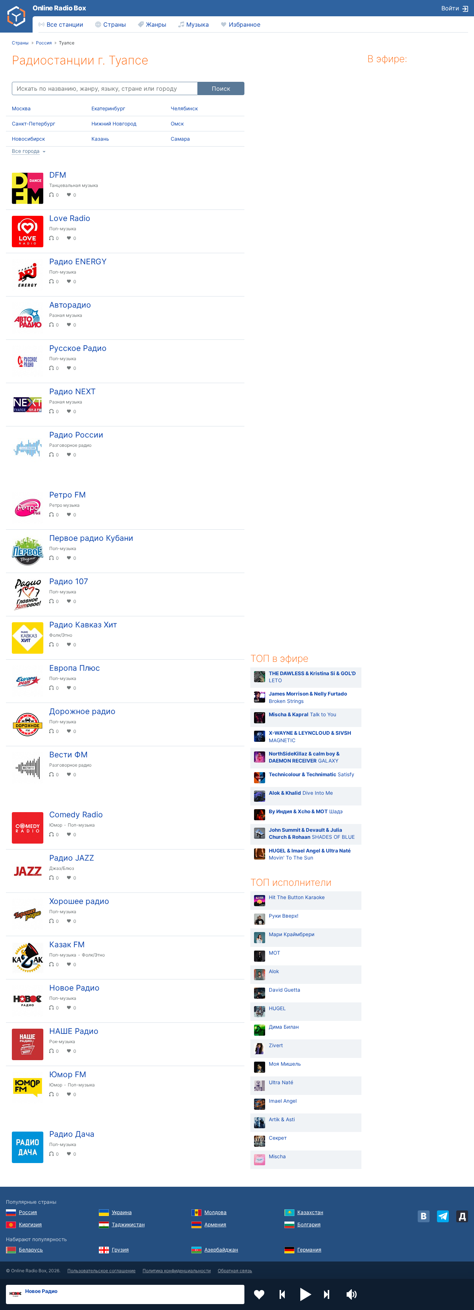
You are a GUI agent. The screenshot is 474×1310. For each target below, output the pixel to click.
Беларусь (31, 1250)
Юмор (55, 825)
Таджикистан (128, 1224)
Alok (274, 971)
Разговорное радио (70, 445)
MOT (274, 953)
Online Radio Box (59, 8)
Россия (28, 1212)
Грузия (120, 1250)
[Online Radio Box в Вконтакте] (424, 1216)
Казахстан (310, 1212)
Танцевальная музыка (73, 185)
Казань (100, 139)
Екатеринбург (108, 108)
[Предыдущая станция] (282, 1294)
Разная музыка (65, 315)
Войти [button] (450, 8)
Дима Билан (284, 1027)
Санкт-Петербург (33, 124)
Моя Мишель (285, 1064)
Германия (309, 1250)
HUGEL (277, 1008)
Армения (215, 1224)
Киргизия (30, 1224)
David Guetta (284, 990)
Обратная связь (235, 1270)
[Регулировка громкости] (352, 1294)
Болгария (309, 1224)
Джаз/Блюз (61, 868)
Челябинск (184, 108)
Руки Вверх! (283, 916)
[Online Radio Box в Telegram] (443, 1216)
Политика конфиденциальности (177, 1270)
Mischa (277, 1156)
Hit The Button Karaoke (297, 897)
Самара (180, 139)
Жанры (156, 24)
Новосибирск (28, 139)
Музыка (197, 24)
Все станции (65, 24)
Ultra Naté (281, 1082)
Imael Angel (283, 1101)
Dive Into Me (301, 793)
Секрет (278, 1138)
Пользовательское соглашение (101, 1270)
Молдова (215, 1212)
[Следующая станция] (329, 1294)
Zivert (276, 1045)
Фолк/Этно (60, 635)
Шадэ (306, 811)
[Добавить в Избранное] (259, 1294)
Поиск (221, 88)
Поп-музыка (62, 228)
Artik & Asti (282, 1119)
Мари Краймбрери (291, 934)
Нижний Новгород (113, 124)
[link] (16, 16)
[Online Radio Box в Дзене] (462, 1216)
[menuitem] (61, 24)
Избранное (244, 24)
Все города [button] (26, 151)
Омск (177, 124)
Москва (21, 108)
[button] (306, 1294)
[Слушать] (232, 178)
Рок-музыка (62, 1041)
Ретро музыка (64, 505)
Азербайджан (221, 1250)
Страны (114, 24)
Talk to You (302, 714)
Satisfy (311, 774)
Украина (122, 1212)
